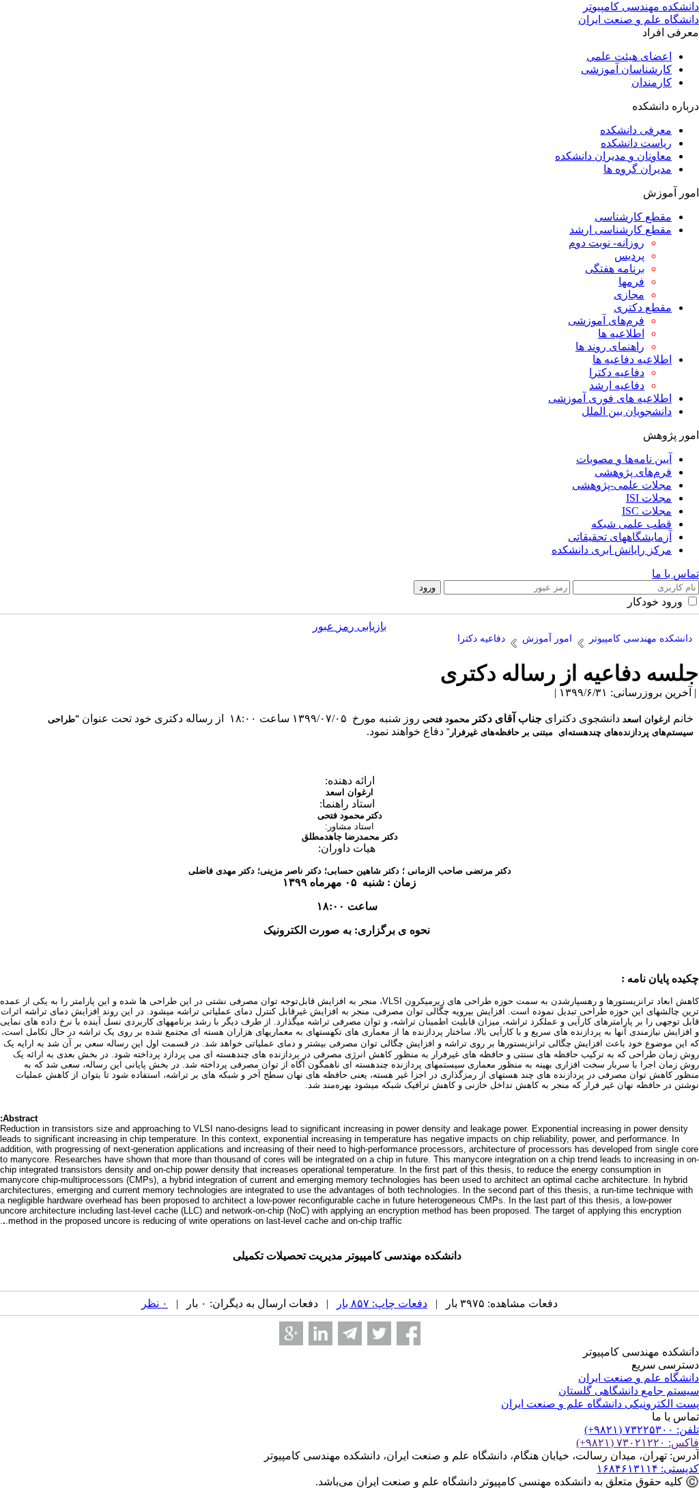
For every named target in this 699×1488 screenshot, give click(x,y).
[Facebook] (408, 1333)
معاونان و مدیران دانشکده (613, 156)
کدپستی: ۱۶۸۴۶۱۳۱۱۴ (648, 1468)
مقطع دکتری (643, 307)
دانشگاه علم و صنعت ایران (638, 1378)
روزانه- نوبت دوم (606, 242)
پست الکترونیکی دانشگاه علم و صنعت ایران (600, 1404)
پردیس (629, 255)
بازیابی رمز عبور (349, 626)
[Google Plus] (291, 1333)
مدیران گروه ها (637, 169)
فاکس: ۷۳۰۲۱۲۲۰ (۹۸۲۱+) (637, 1442)
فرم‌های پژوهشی (633, 472)
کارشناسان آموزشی (626, 69)
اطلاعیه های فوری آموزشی (610, 398)
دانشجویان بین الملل (627, 411)
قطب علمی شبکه (631, 524)
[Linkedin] (320, 1333)
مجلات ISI (649, 498)
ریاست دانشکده (636, 143)
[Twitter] (379, 1333)
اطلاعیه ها (621, 333)
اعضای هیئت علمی (629, 56)
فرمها (631, 281)
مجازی (629, 294)
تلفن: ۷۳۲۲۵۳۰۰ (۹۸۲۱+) (641, 1429)
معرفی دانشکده (636, 130)
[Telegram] (350, 1333)
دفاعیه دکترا (616, 372)
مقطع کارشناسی (633, 217)
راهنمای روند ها (609, 346)
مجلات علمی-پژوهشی (622, 485)
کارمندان (651, 82)
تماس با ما (675, 574)
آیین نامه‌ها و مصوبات (624, 459)
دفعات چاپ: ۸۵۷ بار (382, 1303)
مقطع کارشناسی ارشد (620, 229)
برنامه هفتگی (614, 268)
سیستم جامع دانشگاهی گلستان (628, 1391)
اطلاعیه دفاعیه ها (632, 359)
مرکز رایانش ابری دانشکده (612, 550)
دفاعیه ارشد (616, 385)
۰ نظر (154, 1303)
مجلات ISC (647, 511)
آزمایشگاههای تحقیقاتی (620, 537)
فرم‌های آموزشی (606, 320)
